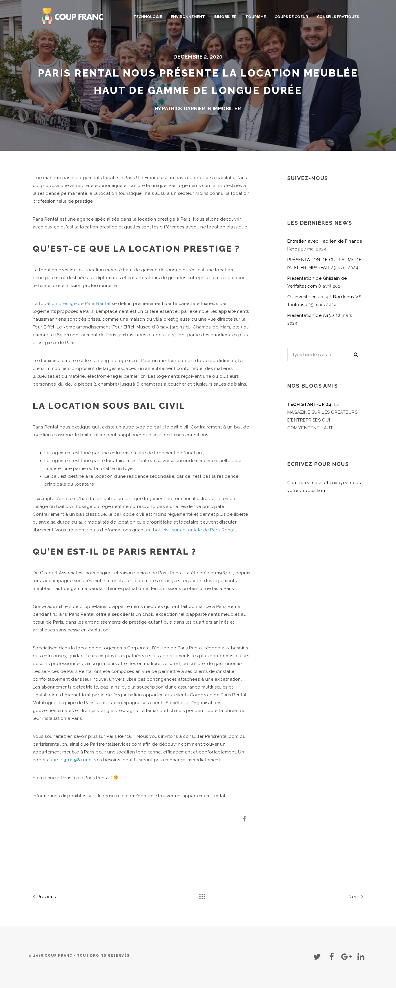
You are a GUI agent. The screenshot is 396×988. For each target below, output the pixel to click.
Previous (46, 896)
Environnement (188, 16)
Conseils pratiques (338, 16)
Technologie (147, 16)
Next (354, 896)
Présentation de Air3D (310, 315)
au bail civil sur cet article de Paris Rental (191, 530)
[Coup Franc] (73, 15)
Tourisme (255, 16)
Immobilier (225, 16)
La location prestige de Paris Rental (71, 303)
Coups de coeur (291, 16)
